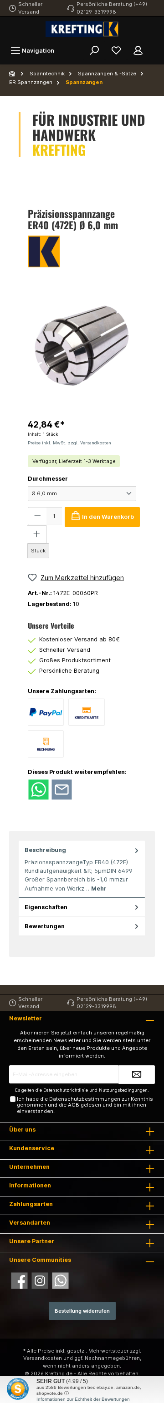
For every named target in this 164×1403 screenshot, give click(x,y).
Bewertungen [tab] (45, 926)
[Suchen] (94, 50)
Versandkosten (42, 1358)
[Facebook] (19, 1280)
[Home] (12, 73)
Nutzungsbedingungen (123, 1090)
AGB (73, 1105)
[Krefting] (82, 251)
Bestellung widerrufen (82, 1311)
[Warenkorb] (155, 46)
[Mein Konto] (138, 50)
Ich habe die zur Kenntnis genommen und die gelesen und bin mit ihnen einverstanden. (85, 1105)
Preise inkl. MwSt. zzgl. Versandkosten (69, 442)
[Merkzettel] (116, 50)
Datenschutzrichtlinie (65, 1090)
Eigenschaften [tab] (46, 907)
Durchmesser (48, 478)
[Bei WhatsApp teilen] (38, 789)
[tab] (82, 869)
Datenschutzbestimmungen (84, 1099)
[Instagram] (40, 1280)
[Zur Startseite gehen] (82, 29)
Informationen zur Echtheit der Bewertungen (83, 1399)
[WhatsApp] (60, 1280)
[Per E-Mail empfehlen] (61, 789)
